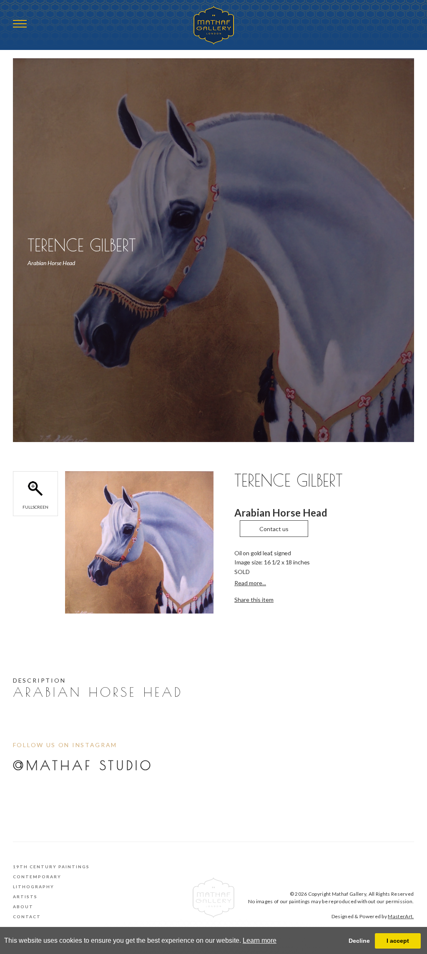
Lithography (33, 886)
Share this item (254, 599)
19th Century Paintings (51, 866)
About (23, 906)
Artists (25, 896)
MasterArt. (401, 916)
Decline (359, 940)
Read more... (250, 582)
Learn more (259, 940)
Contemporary (37, 876)
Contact (27, 916)
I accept (398, 940)
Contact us (274, 528)
